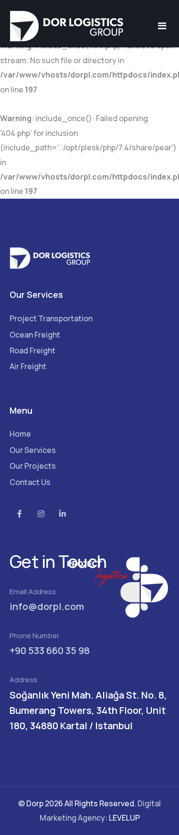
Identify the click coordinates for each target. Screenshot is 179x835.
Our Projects (33, 466)
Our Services (33, 450)
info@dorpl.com (47, 606)
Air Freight (28, 366)
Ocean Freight (35, 334)
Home (20, 434)
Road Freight (32, 350)
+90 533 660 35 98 (50, 650)
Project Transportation (51, 318)
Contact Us (30, 482)
